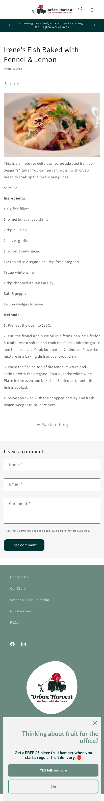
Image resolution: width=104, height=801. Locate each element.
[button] (10, 9)
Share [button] (14, 83)
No (53, 786)
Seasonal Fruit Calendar (29, 599)
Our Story (17, 588)
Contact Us (19, 577)
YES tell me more (53, 770)
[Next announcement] (94, 25)
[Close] (95, 723)
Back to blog (55, 424)
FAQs (14, 622)
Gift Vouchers (21, 611)
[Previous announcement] (9, 25)
